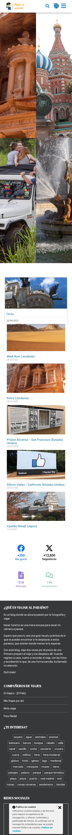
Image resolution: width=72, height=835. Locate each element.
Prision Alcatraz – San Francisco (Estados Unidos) (35, 441)
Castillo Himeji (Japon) (22, 526)
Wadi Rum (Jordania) (21, 356)
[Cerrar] (59, 807)
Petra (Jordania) (18, 398)
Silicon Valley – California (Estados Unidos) (36, 484)
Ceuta (10, 314)
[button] (47, 6)
